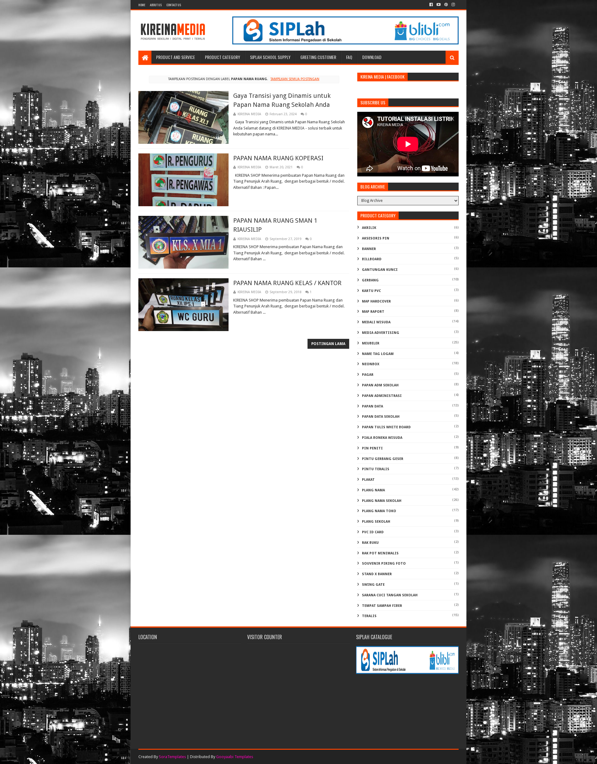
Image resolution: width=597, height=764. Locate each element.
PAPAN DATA (372, 406)
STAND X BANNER (377, 574)
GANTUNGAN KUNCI (380, 270)
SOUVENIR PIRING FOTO (384, 564)
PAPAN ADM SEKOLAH (380, 385)
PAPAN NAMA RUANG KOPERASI (278, 158)
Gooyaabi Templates (234, 756)
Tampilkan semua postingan (295, 79)
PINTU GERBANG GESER (382, 459)
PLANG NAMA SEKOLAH (381, 501)
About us (156, 4)
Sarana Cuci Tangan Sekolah (390, 595)
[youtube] (438, 4)
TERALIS (369, 616)
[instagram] (453, 4)
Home (141, 4)
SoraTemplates (172, 756)
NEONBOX (370, 364)
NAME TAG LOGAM (378, 354)
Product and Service (175, 57)
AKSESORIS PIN (375, 238)
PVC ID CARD (373, 532)
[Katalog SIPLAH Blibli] (345, 42)
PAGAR (367, 375)
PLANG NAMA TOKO (379, 511)
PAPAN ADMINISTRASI (382, 396)
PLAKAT (368, 480)
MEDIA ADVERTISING (380, 333)
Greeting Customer (318, 57)
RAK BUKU (370, 543)
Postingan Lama (328, 344)
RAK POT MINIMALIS (380, 553)
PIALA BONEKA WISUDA (382, 438)
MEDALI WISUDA (376, 322)
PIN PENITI (372, 448)
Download (372, 57)
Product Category (222, 57)
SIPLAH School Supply (270, 57)
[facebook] (431, 4)
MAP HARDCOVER (376, 301)
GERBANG (370, 280)
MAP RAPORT (373, 312)
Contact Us (173, 4)
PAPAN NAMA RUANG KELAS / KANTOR (287, 283)
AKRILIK (369, 228)
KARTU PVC (371, 291)
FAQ (349, 57)
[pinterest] (446, 4)
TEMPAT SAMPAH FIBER (382, 606)
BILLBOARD (372, 259)
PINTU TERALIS (375, 469)
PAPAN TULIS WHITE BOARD (386, 427)
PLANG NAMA (373, 490)
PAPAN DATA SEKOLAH (381, 417)
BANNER (369, 249)
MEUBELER (370, 343)
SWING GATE (373, 585)
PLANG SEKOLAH (376, 522)
